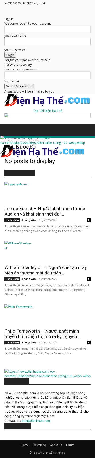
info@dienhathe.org (36, 420)
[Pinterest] (26, 9)
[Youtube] (35, 9)
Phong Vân (29, 220)
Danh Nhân (12, 220)
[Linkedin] (19, 9)
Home (25, 445)
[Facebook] (9, 9)
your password (15, 50)
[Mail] (22, 9)
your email (11, 81)
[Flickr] (12, 9)
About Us (56, 445)
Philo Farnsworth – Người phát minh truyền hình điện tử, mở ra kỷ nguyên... (42, 333)
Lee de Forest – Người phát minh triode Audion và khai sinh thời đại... (44, 211)
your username (15, 35)
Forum (70, 445)
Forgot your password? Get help (27, 60)
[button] (7, 130)
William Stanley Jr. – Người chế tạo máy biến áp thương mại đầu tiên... (45, 270)
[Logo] (42, 142)
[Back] (5, 14)
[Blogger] (6, 9)
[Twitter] (29, 9)
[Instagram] (16, 9)
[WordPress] (32, 9)
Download (39, 445)
